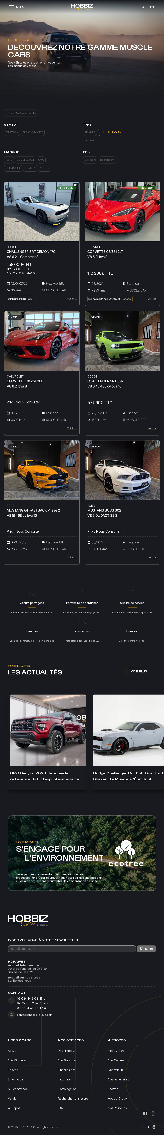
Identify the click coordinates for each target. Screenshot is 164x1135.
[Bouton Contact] (152, 7)
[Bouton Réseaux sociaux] (145, 1113)
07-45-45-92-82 (27, 1003)
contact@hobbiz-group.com (34, 1015)
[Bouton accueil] (82, 7)
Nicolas (45, 1003)
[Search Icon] (143, 7)
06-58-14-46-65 (27, 1008)
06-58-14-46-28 (27, 998)
